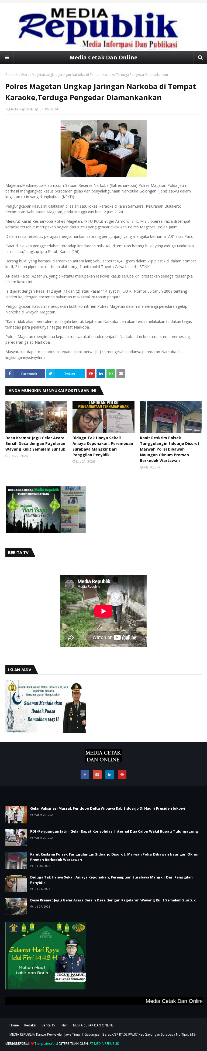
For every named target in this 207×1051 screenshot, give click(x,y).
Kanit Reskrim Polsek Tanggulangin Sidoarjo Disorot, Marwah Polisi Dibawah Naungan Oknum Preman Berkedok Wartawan (170, 449)
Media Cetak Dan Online (103, 57)
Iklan (64, 1025)
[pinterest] (122, 774)
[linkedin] (109, 774)
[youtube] (97, 774)
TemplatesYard (46, 1043)
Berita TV (48, 1025)
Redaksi (30, 1025)
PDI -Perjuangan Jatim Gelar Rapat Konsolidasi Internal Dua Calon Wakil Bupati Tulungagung (114, 831)
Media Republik (21, 109)
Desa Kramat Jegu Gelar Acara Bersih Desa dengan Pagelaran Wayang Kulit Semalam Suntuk (35, 443)
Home (14, 1025)
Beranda (12, 74)
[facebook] (85, 774)
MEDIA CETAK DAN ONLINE (93, 1025)
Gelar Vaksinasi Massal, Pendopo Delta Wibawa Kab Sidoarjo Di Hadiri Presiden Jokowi (107, 808)
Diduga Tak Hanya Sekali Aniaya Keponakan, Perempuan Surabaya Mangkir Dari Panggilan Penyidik (103, 446)
